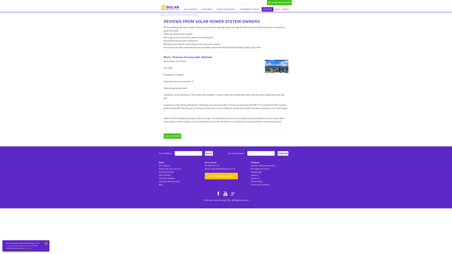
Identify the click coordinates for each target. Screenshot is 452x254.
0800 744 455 (213, 165)
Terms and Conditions (260, 184)
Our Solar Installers (167, 178)
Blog (277, 9)
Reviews (267, 9)
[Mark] (276, 66)
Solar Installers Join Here (221, 176)
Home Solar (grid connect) (170, 168)
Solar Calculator (226, 9)
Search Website (165, 153)
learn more (27, 248)
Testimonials (256, 172)
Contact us (255, 178)
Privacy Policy (256, 181)
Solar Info (206, 9)
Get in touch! (210, 162)
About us (254, 175)
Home (163, 15)
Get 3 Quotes (190, 9)
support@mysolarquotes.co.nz (222, 168)
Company (255, 162)
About (285, 9)
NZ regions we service (260, 168)
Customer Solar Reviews (169, 181)
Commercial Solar (249, 9)
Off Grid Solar (165, 175)
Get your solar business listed (263, 165)
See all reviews (172, 136)
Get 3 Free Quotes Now (279, 2)
